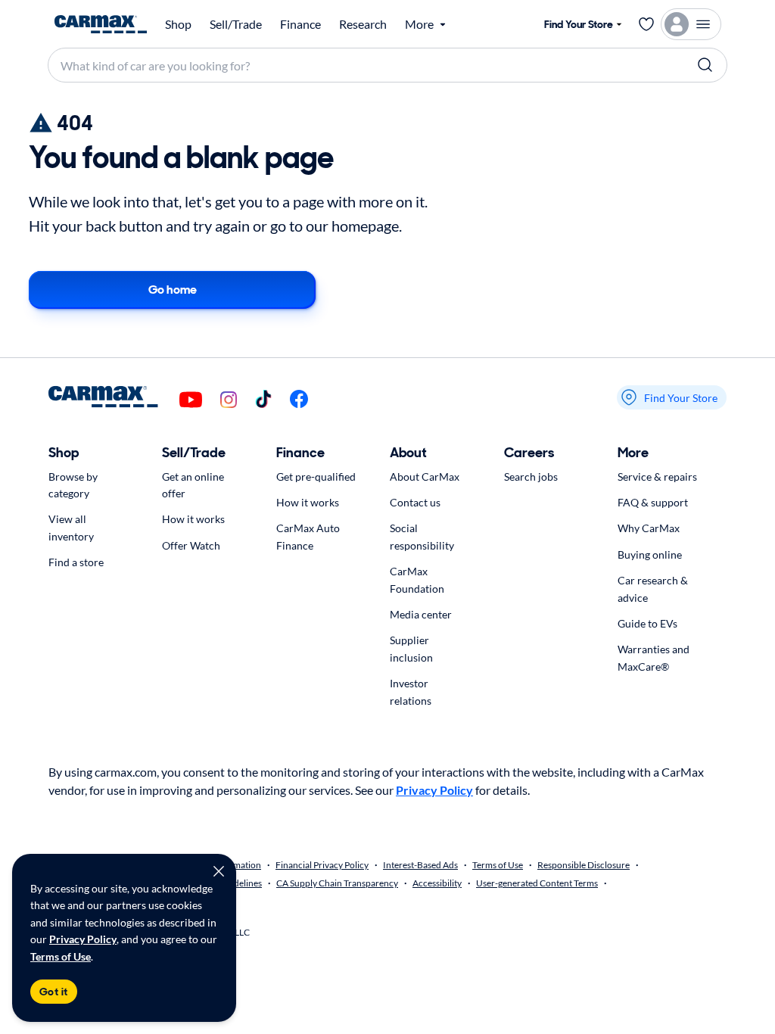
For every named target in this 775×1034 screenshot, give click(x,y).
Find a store (76, 562)
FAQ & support (653, 502)
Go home (172, 289)
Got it (53, 991)
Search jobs (531, 476)
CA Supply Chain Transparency (337, 883)
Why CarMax (649, 528)
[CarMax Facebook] (299, 400)
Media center (421, 614)
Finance (300, 24)
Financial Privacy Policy (322, 864)
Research (363, 24)
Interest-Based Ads (420, 864)
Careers (529, 453)
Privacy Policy (83, 939)
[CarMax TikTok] (263, 400)
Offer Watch (191, 545)
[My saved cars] (646, 24)
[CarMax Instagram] (228, 400)
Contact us (415, 502)
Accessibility (437, 883)
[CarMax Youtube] (190, 400)
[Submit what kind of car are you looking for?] (705, 65)
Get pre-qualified (316, 476)
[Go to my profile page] (691, 24)
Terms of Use (60, 956)
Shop (178, 24)
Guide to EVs (647, 623)
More (633, 453)
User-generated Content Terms (537, 883)
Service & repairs (657, 476)
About (408, 453)
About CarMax (424, 476)
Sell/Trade (236, 24)
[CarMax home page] (100, 24)
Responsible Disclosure (583, 864)
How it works (193, 518)
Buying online (650, 554)
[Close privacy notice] (218, 871)
